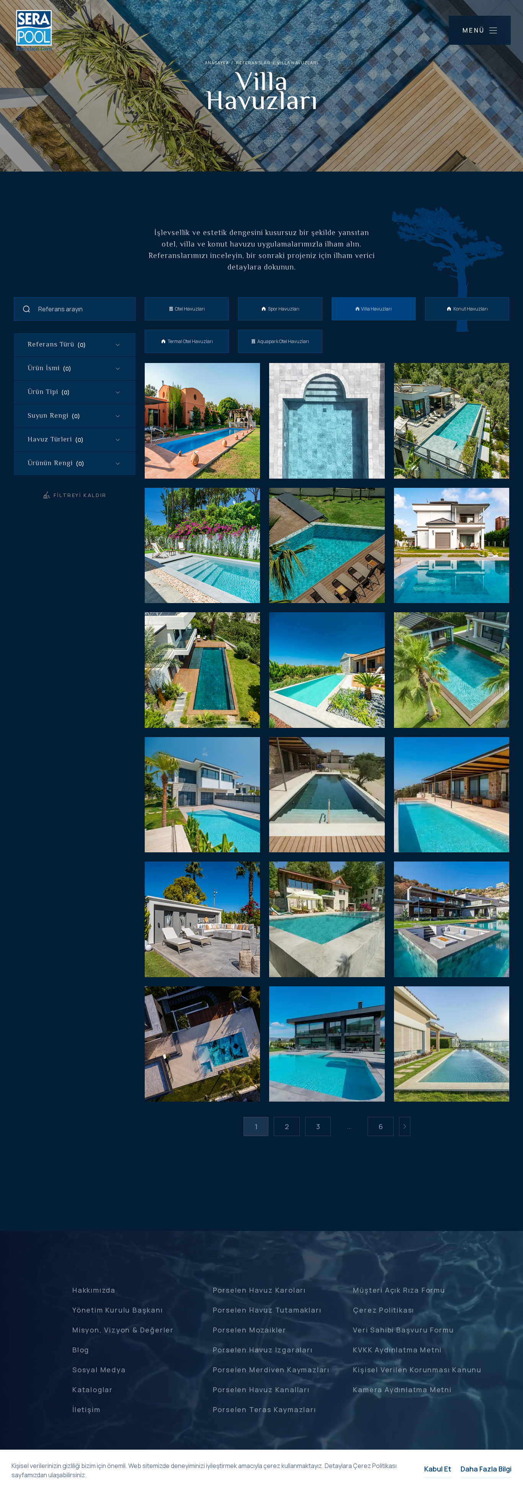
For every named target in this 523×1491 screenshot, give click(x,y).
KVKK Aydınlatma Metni (397, 1350)
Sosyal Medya (99, 1369)
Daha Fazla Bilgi (486, 1468)
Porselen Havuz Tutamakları (267, 1310)
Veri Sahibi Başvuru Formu (403, 1330)
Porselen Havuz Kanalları (261, 1389)
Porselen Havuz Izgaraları (263, 1350)
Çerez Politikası (383, 1310)
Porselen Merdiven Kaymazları (271, 1369)
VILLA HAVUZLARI (298, 62)
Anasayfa (217, 62)
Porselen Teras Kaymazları (264, 1409)
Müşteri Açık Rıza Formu (399, 1290)
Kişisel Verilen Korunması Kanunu (417, 1369)
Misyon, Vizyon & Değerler (123, 1330)
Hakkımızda (94, 1290)
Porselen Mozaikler (249, 1330)
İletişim (86, 1409)
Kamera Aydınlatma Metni (402, 1389)
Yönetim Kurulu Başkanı (117, 1310)
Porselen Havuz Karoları (259, 1290)
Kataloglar (92, 1389)
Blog (80, 1350)
